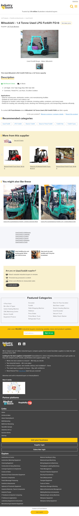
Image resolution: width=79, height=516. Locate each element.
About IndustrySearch (8, 418)
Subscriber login (39, 450)
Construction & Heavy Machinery (11, 466)
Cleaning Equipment (7, 463)
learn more (12, 285)
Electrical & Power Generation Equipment (13, 475)
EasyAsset (22, 371)
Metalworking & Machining (48, 460)
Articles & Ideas (6, 415)
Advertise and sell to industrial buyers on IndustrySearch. (21, 375)
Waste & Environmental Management (50, 489)
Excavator (31, 303)
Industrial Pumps (6, 492)
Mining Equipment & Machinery (49, 463)
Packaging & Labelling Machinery (49, 466)
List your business (39, 440)
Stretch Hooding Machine (61, 308)
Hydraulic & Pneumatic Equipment (11, 486)
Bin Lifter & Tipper (9, 306)
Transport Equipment (46, 480)
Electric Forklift (8, 314)
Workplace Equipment (46, 498)
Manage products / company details (52, 114)
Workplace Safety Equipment (48, 501)
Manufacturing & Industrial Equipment (12, 504)
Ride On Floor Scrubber (60, 303)
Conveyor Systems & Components (11, 469)
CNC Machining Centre (11, 311)
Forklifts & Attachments (17, 18)
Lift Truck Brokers (13, 27)
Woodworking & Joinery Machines (49, 495)
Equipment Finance (10, 317)
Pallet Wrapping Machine (36, 308)
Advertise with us (6, 430)
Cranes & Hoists (6, 472)
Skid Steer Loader (58, 305)
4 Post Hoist (7, 303)
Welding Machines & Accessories (49, 492)
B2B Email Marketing (8, 424)
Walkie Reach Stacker (60, 316)
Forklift (30, 305)
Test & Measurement (46, 477)
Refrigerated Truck (34, 319)
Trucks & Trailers (44, 483)
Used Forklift (29, 18)
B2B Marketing (6, 421)
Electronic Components (8, 477)
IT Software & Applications (9, 498)
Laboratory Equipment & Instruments (12, 501)
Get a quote (39, 512)
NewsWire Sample (7, 427)
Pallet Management (46, 469)
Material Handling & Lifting (47, 457)
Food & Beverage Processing (10, 480)
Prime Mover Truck (34, 316)
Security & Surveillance (46, 475)
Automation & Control (8, 457)
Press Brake (32, 313)
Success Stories (6, 432)
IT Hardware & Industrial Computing (12, 495)
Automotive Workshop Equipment (11, 460)
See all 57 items (18, 140)
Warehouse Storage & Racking (49, 486)
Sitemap (4, 435)
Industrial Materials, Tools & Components (13, 489)
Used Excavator (58, 311)
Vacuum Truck (57, 313)
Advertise (75, 1)
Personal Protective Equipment (49, 472)
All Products (4, 18)
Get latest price (66, 23)
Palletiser (31, 311)
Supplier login (39, 445)
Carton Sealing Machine (11, 309)
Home (3, 412)
